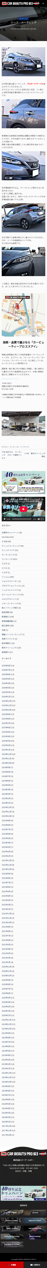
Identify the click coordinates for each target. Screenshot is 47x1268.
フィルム (5, 576)
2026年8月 (6, 665)
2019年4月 (6, 1055)
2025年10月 (7, 709)
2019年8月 (6, 1037)
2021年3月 (6, 953)
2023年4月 (6, 842)
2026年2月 (6, 692)
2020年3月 (6, 1006)
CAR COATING (12, 1213)
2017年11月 (7, 1130)
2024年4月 (6, 789)
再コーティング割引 (10, 607)
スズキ (4, 563)
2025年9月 (6, 714)
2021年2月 (6, 957)
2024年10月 (7, 763)
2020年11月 (7, 971)
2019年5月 (6, 1050)
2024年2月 (6, 798)
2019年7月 (6, 1041)
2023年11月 (7, 811)
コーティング (23, 19)
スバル (4, 568)
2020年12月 (7, 966)
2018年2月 (6, 1117)
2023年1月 (6, 856)
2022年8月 (6, 878)
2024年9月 (6, 767)
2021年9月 (6, 926)
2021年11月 (7, 918)
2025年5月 (6, 731)
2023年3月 (6, 847)
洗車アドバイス (8, 638)
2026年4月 (6, 683)
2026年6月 (6, 674)
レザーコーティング (10, 603)
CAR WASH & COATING (12, 1244)
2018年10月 (7, 1081)
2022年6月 (6, 887)
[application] (23, 509)
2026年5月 (6, 678)
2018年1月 (6, 1121)
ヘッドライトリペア (10, 590)
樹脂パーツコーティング (12, 634)
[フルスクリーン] (42, 519)
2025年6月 (6, 727)
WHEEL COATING (12, 1228)
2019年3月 (6, 1059)
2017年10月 (7, 1134)
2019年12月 (7, 1019)
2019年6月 (6, 1046)
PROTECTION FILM (35, 1228)
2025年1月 (6, 749)
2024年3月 (6, 794)
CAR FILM (35, 1213)
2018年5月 (6, 1103)
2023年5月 (6, 838)
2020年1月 (6, 1015)
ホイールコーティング (11, 594)
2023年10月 (7, 816)
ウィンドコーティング (11, 545)
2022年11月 (7, 864)
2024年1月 (6, 802)
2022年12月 (7, 860)
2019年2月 (6, 1064)
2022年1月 (6, 909)
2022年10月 (7, 869)
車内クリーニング (9, 647)
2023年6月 (6, 833)
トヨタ (4, 572)
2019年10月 (7, 1028)
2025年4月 (6, 736)
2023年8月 (6, 825)
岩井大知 (33, 29)
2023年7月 (6, 829)
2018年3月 (6, 1112)
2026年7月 (6, 669)
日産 (3, 630)
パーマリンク (24, 447)
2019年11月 (7, 1024)
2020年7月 (6, 988)
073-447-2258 (32, 1168)
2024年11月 (7, 758)
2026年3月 (6, 687)
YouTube (5, 537)
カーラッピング (8, 554)
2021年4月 (6, 949)
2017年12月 (7, 1126)
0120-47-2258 (18, 1168)
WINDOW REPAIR (34, 1236)
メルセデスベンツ (9, 599)
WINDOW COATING (35, 1221)
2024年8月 (6, 771)
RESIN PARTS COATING (12, 1236)
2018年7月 (6, 1095)
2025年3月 (6, 740)
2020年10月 (7, 975)
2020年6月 (6, 993)
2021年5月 (6, 944)
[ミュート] (39, 519)
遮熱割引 (5, 652)
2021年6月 (6, 940)
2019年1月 (6, 1068)
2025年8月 (6, 718)
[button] (43, 3)
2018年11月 (7, 1077)
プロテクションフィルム (12, 585)
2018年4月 (6, 1108)
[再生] (5, 519)
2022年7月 (6, 882)
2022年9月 (6, 873)
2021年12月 (7, 913)
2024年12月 (7, 754)
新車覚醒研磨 (7, 621)
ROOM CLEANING (12, 1221)
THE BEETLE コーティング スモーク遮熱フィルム (12, 455)
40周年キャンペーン (10, 532)
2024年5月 (6, 785)
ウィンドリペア (8, 550)
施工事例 (5, 625)
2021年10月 (7, 922)
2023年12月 (7, 807)
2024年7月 (6, 776)
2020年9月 (6, 980)
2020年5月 (6, 997)
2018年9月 (6, 1086)
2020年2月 (6, 1010)
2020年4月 (6, 1002)
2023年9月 (6, 820)
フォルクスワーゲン (10, 581)
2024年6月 (6, 780)
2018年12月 (7, 1072)
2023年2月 (6, 851)
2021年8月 (6, 931)
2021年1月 (6, 962)
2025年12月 (7, 700)
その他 (4, 541)
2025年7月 (6, 723)
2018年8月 (6, 1090)
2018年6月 (6, 1099)
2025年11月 (7, 705)
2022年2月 (6, 904)
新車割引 (5, 616)
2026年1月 (6, 696)
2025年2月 (6, 745)
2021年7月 (6, 935)
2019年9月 (6, 1033)
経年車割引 (6, 643)
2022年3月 (6, 900)
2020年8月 (6, 984)
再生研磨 (5, 612)
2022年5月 (6, 891)
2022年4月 (6, 895)
